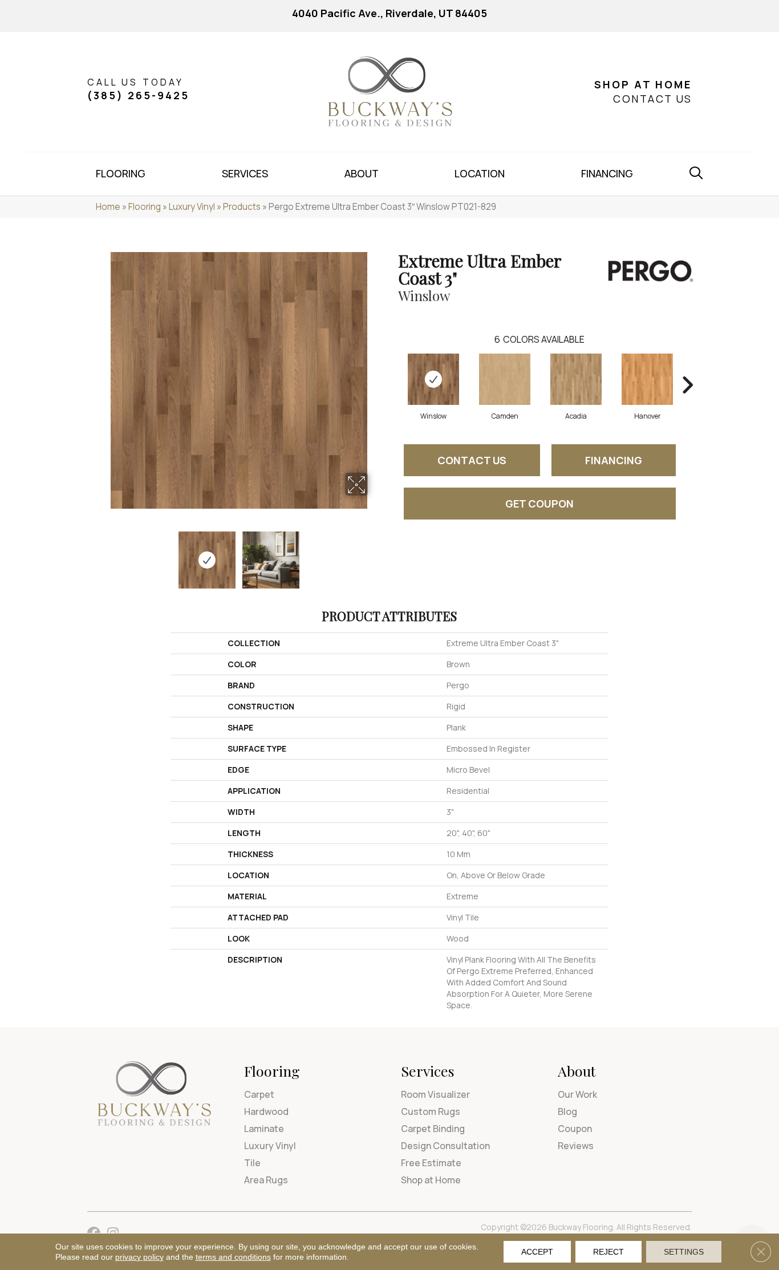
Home (108, 207)
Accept (537, 1251)
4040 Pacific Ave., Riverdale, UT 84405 (389, 13)
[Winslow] (433, 379)
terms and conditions (233, 1256)
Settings (684, 1251)
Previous (103, 554)
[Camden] (504, 379)
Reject (608, 1251)
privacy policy (139, 1256)
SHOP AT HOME (643, 84)
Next (375, 554)
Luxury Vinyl (192, 207)
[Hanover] (647, 379)
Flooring (144, 207)
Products (242, 207)
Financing (613, 460)
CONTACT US (652, 99)
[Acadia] (575, 379)
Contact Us (471, 460)
